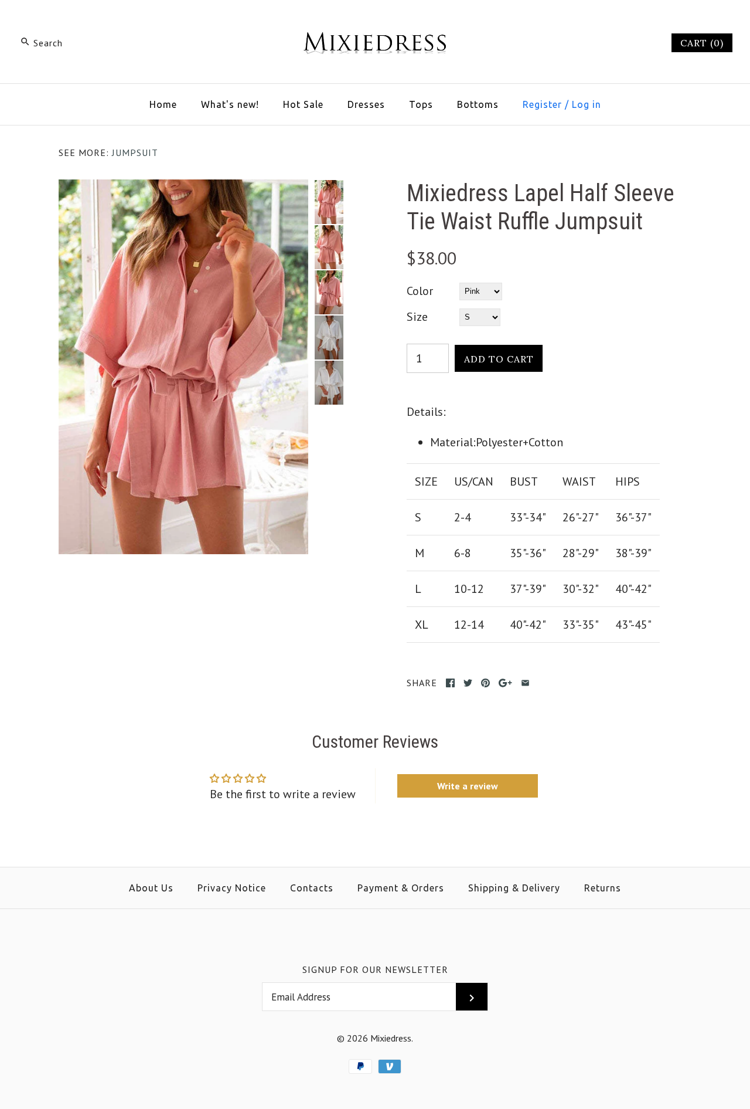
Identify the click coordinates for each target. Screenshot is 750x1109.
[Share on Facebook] (450, 683)
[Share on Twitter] (467, 683)
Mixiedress (390, 1038)
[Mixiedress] (375, 21)
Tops (421, 104)
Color (420, 291)
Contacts (311, 888)
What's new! (230, 104)
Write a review (467, 786)
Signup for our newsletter (375, 969)
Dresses (366, 104)
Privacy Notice (231, 888)
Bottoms (478, 104)
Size (417, 316)
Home (163, 104)
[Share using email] (525, 683)
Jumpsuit (135, 152)
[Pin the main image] (485, 683)
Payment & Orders (400, 888)
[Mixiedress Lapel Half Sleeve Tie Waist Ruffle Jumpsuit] (183, 188)
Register (542, 104)
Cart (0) (702, 43)
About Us (151, 888)
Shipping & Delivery (514, 888)
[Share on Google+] (505, 683)
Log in (586, 104)
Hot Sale (303, 104)
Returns (602, 888)
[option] (328, 202)
